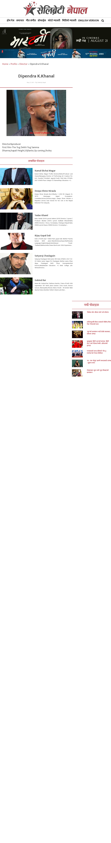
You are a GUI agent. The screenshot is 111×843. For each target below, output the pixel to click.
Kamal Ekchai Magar (45, 171)
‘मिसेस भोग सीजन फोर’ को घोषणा (98, 312)
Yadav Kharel (41, 215)
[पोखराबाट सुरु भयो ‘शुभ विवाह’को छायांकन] (79, 373)
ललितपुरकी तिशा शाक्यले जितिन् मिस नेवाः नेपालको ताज (99, 323)
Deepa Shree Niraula (45, 191)
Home (5, 64)
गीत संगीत (31, 20)
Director (23, 64)
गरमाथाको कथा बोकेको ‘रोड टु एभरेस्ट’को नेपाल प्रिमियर (96, 352)
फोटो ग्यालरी (54, 20)
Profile (14, 64)
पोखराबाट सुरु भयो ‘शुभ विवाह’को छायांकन (98, 371)
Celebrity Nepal (41, 82)
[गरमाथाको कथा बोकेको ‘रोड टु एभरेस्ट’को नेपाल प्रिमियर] (79, 353)
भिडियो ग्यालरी (69, 20)
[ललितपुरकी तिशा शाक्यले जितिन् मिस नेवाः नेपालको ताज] (79, 324)
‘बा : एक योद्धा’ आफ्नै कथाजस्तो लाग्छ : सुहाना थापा (99, 362)
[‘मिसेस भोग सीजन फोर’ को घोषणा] (79, 315)
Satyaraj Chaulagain (45, 256)
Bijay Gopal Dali (43, 236)
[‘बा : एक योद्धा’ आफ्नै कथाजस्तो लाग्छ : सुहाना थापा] (79, 363)
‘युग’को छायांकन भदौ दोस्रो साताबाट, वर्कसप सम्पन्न (98, 333)
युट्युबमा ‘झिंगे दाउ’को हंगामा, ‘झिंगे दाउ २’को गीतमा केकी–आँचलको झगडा (98, 343)
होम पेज (10, 20)
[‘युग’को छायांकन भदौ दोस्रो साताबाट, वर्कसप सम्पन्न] (79, 334)
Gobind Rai (40, 280)
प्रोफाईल (42, 20)
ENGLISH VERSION (88, 20)
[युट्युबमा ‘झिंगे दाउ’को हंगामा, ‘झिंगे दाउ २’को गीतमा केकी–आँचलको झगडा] (79, 344)
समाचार (20, 20)
